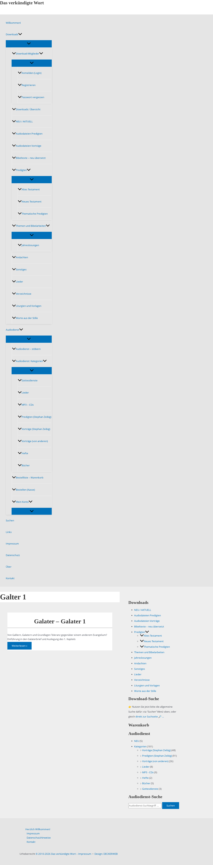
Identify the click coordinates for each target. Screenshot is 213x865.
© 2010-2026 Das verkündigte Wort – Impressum (63, 853)
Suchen (10, 520)
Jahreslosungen (30, 245)
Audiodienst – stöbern (28, 349)
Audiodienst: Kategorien (29, 361)
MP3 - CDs (148, 772)
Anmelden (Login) (31, 73)
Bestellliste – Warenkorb (29, 477)
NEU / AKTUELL (24, 121)
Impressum (12, 543)
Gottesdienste (30, 380)
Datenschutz (13, 555)
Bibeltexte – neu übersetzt (31, 158)
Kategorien (140, 746)
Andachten (22, 257)
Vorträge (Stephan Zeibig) (36, 429)
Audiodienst (12, 329)
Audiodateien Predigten (29, 133)
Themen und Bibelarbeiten (31, 225)
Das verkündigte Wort (22, 2)
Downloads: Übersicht (28, 109)
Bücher (26, 465)
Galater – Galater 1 (60, 621)
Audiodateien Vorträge (28, 145)
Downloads (12, 34)
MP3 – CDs (28, 404)
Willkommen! (13, 22)
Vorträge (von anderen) (35, 441)
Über (8, 566)
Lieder (19, 281)
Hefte (25, 453)
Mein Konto (22, 501)
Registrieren (29, 85)
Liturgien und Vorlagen (28, 306)
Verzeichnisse (23, 293)
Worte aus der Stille (27, 318)
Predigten (21, 170)
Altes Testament (31, 189)
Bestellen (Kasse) (25, 489)
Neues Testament (31, 201)
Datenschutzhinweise (39, 837)
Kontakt (10, 578)
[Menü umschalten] (29, 43)
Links (9, 532)
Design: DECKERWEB (106, 853)
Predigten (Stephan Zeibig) (36, 416)
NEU (136, 741)
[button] (20, 34)
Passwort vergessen (33, 97)
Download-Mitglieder (27, 53)
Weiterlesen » (19, 646)
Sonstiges (21, 269)
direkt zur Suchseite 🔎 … (149, 716)
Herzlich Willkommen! (37, 829)
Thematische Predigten (35, 213)
